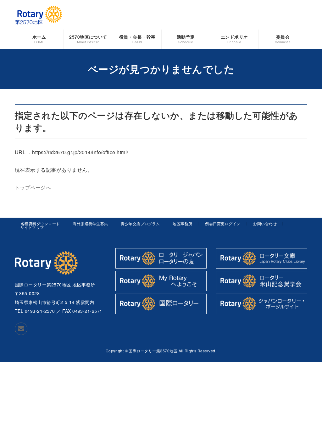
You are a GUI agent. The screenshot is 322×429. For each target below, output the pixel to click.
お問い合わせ (265, 223)
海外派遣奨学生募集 (90, 223)
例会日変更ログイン (222, 223)
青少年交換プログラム (140, 223)
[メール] (21, 329)
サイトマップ (32, 227)
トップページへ (33, 187)
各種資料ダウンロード (40, 223)
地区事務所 (182, 223)
